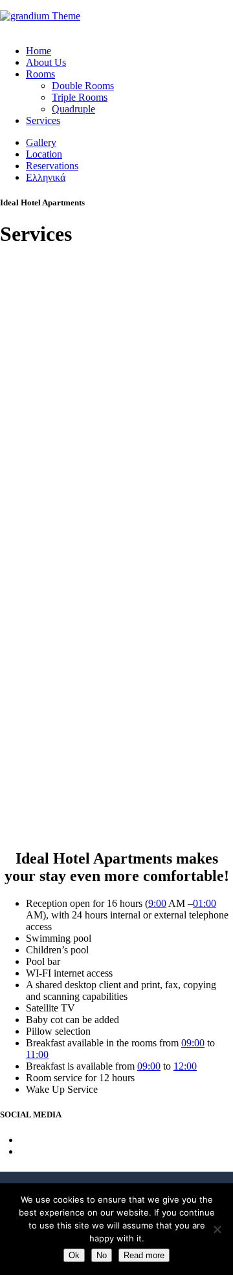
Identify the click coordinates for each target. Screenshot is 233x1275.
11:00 (37, 1054)
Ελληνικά (45, 177)
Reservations (52, 165)
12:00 (185, 1066)
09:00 (193, 1042)
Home (38, 50)
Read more (144, 1255)
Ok (74, 1255)
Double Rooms (83, 85)
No (101, 1255)
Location (44, 154)
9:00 (157, 903)
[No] (216, 1229)
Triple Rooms (79, 97)
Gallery (41, 142)
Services (43, 120)
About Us (46, 62)
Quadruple (73, 108)
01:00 (204, 903)
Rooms (40, 73)
